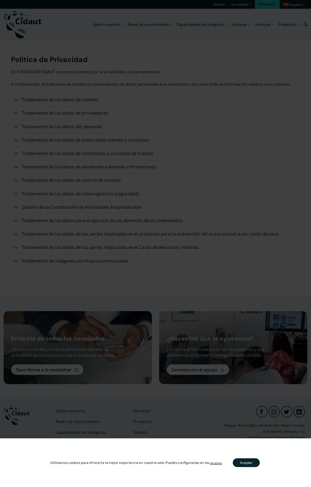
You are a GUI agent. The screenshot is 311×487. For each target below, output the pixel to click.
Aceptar (246, 462)
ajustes (216, 463)
